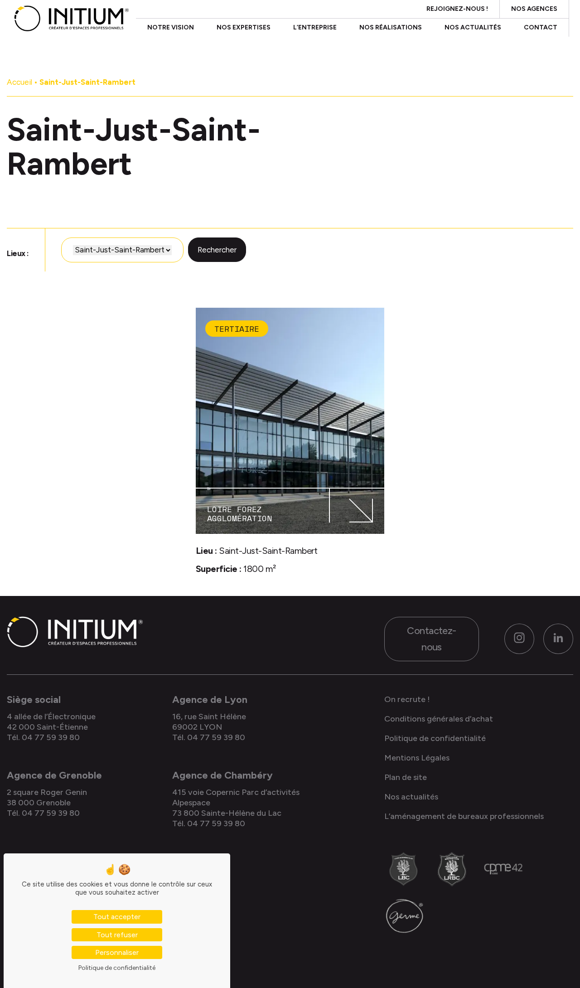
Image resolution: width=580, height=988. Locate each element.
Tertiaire (236, 328)
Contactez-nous (431, 639)
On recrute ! (407, 699)
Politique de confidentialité (435, 738)
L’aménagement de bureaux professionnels (464, 816)
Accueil (19, 82)
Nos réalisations (390, 27)
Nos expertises (244, 27)
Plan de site (405, 777)
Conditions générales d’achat (438, 719)
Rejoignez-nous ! (457, 9)
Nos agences (534, 9)
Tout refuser (117, 934)
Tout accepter (116, 916)
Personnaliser (117, 952)
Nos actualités (473, 27)
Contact (540, 27)
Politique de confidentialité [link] (116, 968)
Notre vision (170, 27)
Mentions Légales (417, 758)
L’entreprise (315, 27)
